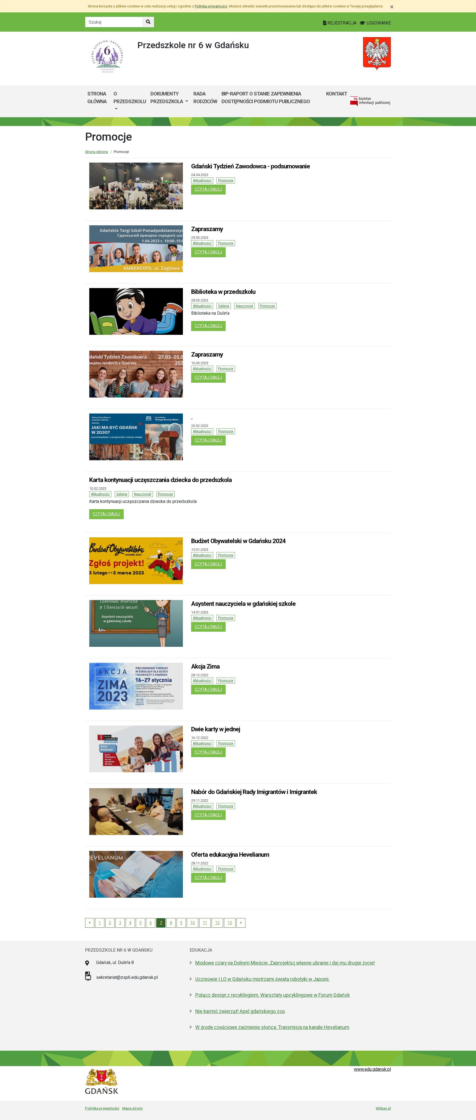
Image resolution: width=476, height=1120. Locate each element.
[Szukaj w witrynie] (148, 22)
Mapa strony (132, 1108)
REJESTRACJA (342, 23)
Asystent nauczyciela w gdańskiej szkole (243, 603)
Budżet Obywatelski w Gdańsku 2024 (238, 540)
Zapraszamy (207, 228)
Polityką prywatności (211, 6)
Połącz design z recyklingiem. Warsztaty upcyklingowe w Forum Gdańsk (272, 995)
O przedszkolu (129, 97)
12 (217, 923)
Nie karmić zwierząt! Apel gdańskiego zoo (240, 1011)
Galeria (223, 306)
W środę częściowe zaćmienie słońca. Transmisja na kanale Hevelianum (272, 1027)
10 (192, 923)
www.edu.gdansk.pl (372, 1069)
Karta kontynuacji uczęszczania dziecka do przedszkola (160, 479)
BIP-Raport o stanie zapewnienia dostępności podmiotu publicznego (265, 97)
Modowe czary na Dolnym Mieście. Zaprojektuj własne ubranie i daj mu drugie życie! (285, 963)
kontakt (336, 94)
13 (230, 923)
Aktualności (202, 180)
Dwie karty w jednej (215, 729)
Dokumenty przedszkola (167, 97)
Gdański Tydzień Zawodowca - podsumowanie (250, 166)
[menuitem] (129, 101)
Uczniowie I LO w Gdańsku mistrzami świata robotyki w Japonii (262, 979)
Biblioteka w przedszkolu (223, 291)
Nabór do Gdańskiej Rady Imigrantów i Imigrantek (254, 791)
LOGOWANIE (378, 23)
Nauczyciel (244, 306)
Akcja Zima (205, 666)
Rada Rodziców (205, 97)
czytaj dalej (210, 189)
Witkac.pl (383, 1108)
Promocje (225, 180)
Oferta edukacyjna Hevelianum (230, 854)
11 (205, 923)
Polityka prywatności (102, 1108)
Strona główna (97, 97)
